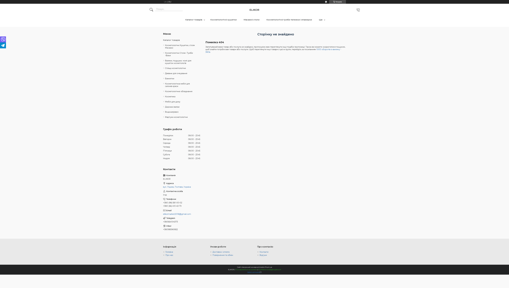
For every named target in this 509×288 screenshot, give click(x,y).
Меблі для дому (172, 102)
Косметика (170, 96)
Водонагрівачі (171, 112)
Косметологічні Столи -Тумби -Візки (179, 54)
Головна (169, 252)
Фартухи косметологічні (176, 117)
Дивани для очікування (176, 73)
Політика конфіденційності (269, 270)
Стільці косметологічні (175, 68)
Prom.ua (268, 267)
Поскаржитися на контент (246, 270)
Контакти (264, 252)
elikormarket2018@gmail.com (177, 214)
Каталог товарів (193, 19)
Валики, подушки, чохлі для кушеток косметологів (178, 61)
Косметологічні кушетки (223, 19)
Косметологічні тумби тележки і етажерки (289, 19)
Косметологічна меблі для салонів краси (177, 85)
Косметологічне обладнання (178, 91)
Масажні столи (252, 19)
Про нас (169, 255)
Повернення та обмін (222, 255)
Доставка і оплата (220, 252)
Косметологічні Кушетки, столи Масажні (180, 46)
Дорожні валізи (172, 107)
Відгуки (263, 255)
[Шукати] (151, 9)
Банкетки (169, 78)
